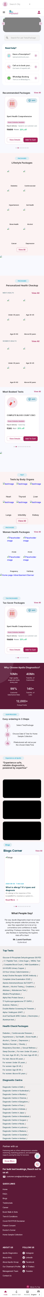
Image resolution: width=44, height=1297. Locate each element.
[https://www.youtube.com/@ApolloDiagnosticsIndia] (24, 1270)
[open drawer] (3, 12)
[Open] (29, 4)
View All (37, 93)
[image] (13, 12)
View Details (15, 140)
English (34, 1295)
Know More (10, 1161)
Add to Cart (30, 140)
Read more (10, 900)
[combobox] (19, 4)
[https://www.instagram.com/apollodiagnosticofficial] (24, 1252)
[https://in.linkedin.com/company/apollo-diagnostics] (24, 1257)
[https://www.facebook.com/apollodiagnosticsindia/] (24, 1261)
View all (22, 521)
